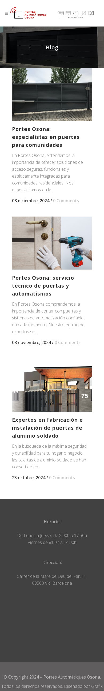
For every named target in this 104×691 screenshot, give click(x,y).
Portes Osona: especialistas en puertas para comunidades (46, 137)
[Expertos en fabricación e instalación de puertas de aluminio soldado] (52, 385)
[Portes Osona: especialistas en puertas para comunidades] (52, 94)
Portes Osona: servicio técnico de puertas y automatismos (43, 285)
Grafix (97, 686)
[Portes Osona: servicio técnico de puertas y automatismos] (52, 243)
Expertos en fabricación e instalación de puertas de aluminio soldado (47, 427)
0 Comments (66, 201)
